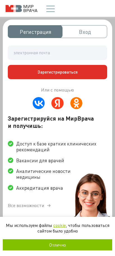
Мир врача (21, 8)
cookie (59, 225)
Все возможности (26, 205)
